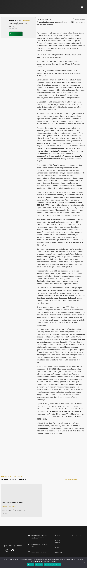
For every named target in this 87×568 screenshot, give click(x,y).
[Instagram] (6, 550)
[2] (60, 276)
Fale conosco (58, 552)
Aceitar (30, 565)
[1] (47, 276)
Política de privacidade (52, 565)
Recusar (39, 565)
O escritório (58, 535)
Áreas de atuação (57, 541)
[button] (82, 7)
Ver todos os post (71, 479)
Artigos (57, 547)
